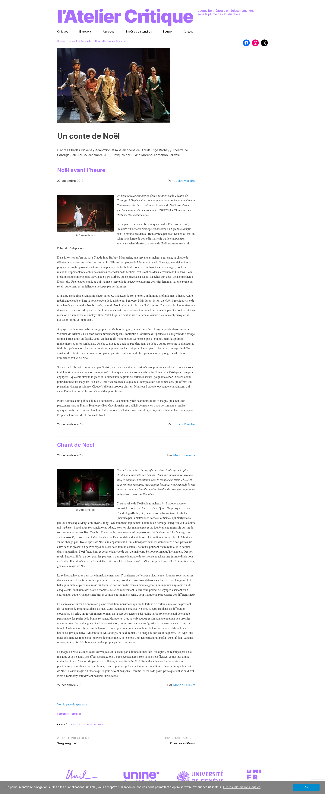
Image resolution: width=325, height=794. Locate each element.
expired (73, 41)
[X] (264, 42)
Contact (188, 31)
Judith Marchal (184, 181)
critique (61, 41)
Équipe (167, 31)
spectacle (85, 41)
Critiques (62, 31)
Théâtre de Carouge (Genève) (110, 41)
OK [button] (306, 787)
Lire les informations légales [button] (241, 787)
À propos (108, 31)
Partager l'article (69, 714)
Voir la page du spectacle (72, 704)
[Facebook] (246, 42)
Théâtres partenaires (139, 31)
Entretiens (85, 31)
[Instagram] (255, 42)
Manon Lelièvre (184, 455)
